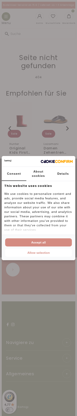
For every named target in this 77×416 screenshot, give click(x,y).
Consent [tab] (14, 173)
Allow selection (38, 252)
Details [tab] (63, 173)
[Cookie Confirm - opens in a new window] (57, 161)
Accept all (38, 242)
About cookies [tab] (38, 173)
